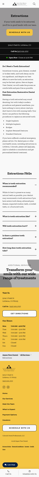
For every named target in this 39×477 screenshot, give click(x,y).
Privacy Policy (6, 446)
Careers (27, 446)
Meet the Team (8, 404)
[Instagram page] (8, 387)
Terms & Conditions (18, 446)
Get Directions (19, 314)
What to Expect (8, 409)
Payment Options (9, 415)
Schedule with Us (19, 32)
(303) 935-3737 (22, 51)
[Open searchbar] (34, 4)
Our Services (7, 399)
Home (4, 393)
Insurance (6, 420)
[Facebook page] (3, 387)
